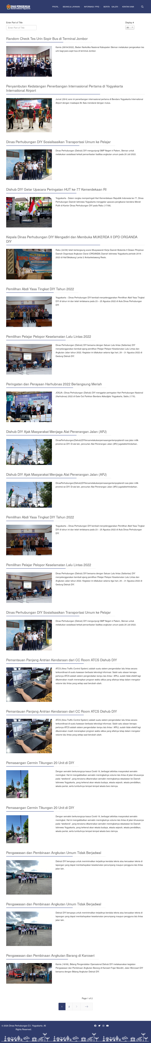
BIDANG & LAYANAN (71, 6)
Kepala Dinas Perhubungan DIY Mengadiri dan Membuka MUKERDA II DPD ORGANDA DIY (71, 238)
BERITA (107, 6)
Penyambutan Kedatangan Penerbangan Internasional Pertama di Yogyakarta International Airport (64, 88)
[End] (86, 1006)
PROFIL (55, 6)
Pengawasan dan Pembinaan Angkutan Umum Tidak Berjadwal (53, 852)
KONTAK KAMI (128, 6)
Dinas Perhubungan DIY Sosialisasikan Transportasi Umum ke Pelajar (58, 141)
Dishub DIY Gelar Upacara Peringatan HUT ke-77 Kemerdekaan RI (56, 189)
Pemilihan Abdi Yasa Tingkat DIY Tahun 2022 (40, 288)
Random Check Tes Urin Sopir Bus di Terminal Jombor (47, 38)
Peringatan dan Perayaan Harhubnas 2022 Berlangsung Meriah (54, 383)
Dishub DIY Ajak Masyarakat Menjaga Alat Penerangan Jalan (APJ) (56, 431)
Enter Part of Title (14, 22)
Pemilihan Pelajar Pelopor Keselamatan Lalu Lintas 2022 (48, 336)
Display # (129, 22)
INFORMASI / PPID (91, 6)
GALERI (114, 6)
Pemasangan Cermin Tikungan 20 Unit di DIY (40, 762)
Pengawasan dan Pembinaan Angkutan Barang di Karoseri (50, 955)
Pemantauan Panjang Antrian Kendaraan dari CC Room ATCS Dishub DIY (61, 659)
